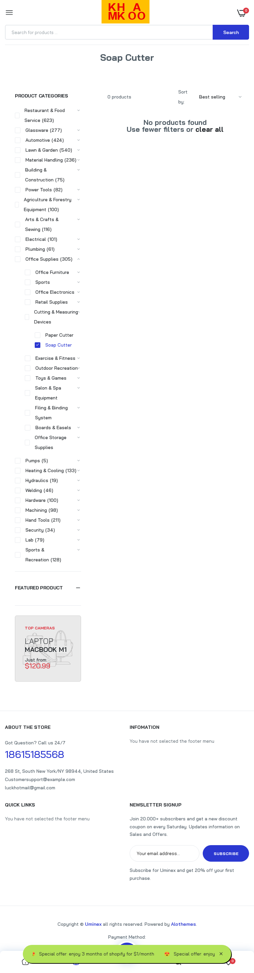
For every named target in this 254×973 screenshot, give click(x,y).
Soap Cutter (58, 345)
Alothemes (183, 924)
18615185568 (34, 754)
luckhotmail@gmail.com (30, 788)
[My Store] (125, 13)
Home (111, 66)
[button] (48, 587)
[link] (25, 961)
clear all (209, 129)
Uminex (93, 924)
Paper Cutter (59, 335)
